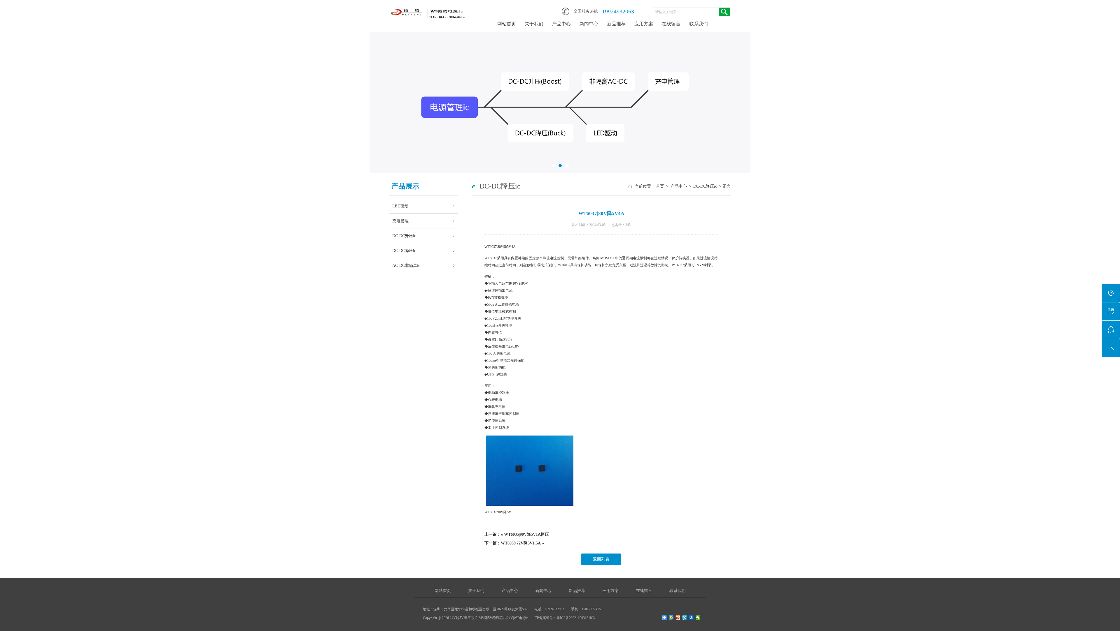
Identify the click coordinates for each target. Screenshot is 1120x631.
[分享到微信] (698, 617)
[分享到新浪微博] (678, 617)
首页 (660, 186)
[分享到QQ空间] (671, 617)
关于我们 (534, 23)
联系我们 (698, 23)
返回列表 (601, 559)
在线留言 (671, 23)
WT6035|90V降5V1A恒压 (526, 534)
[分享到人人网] (691, 617)
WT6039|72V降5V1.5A (521, 543)
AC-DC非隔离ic (406, 265)
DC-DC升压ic (404, 235)
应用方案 (643, 23)
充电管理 (400, 220)
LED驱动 (400, 206)
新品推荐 (616, 23)
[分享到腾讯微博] (684, 617)
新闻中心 (589, 23)
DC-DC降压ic (404, 250)
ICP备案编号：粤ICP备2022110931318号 (564, 618)
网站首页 (506, 23)
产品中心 (561, 23)
